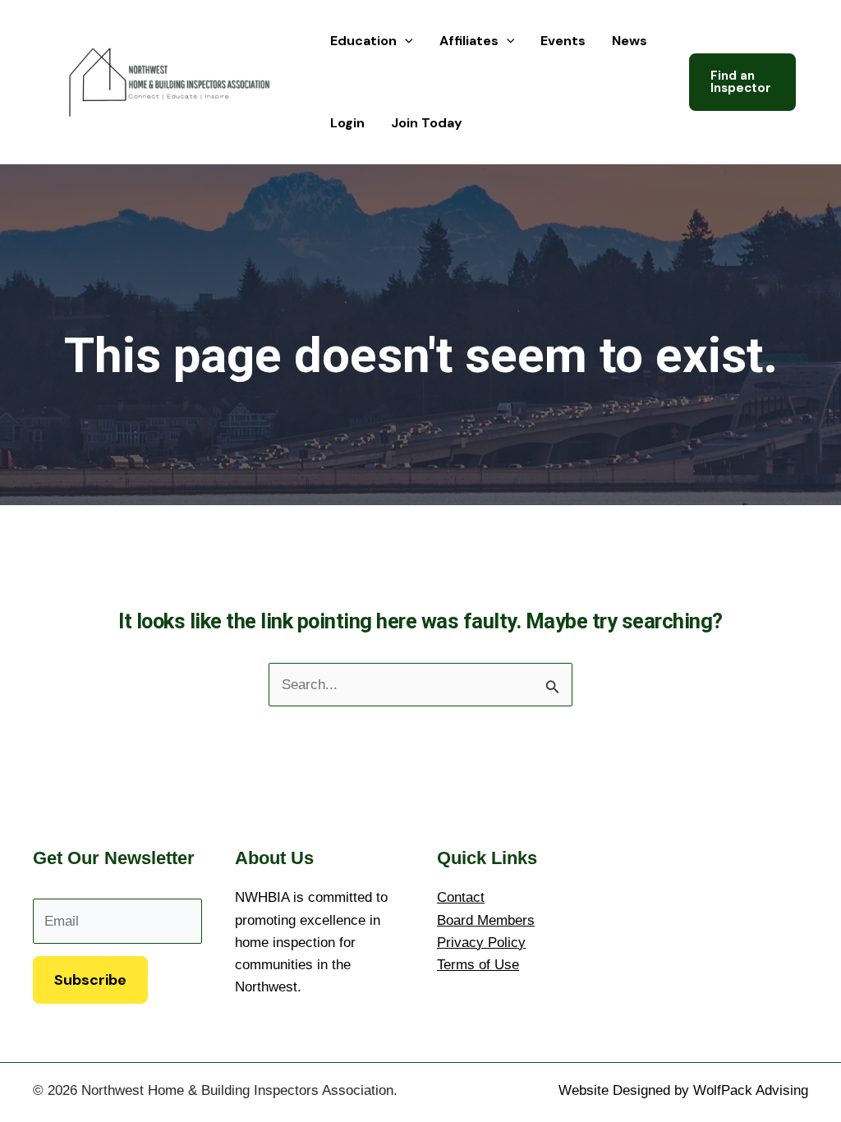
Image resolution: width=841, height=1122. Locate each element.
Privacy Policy (481, 942)
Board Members (486, 920)
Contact (461, 897)
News (629, 40)
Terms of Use (478, 965)
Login (347, 122)
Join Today (426, 122)
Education (363, 40)
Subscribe (90, 980)
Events (563, 40)
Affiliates (469, 40)
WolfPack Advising (750, 1090)
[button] (405, 41)
